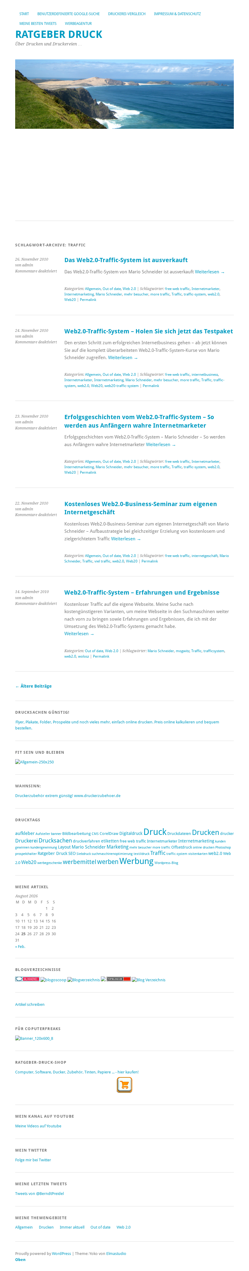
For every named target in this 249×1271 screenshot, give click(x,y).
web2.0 (214, 294)
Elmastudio (116, 1253)
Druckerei (26, 841)
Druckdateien (179, 833)
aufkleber (25, 833)
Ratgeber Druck (58, 34)
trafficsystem (213, 651)
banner (56, 834)
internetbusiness (205, 374)
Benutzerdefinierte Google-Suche (68, 14)
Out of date (112, 289)
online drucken (203, 847)
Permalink (88, 300)
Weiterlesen (210, 272)
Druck (154, 832)
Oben (20, 1259)
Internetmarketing (79, 294)
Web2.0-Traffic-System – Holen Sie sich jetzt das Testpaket (148, 331)
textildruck (141, 854)
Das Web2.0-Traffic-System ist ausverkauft (126, 260)
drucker (227, 833)
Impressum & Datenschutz (177, 14)
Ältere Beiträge (33, 686)
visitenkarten (197, 854)
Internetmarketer (206, 289)
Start (24, 14)
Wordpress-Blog (166, 863)
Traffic (177, 294)
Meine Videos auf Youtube (38, 1126)
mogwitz (182, 651)
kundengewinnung (43, 847)
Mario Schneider (109, 294)
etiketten (110, 841)
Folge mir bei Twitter (33, 1160)
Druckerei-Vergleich (126, 14)
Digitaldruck (130, 833)
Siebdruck (84, 854)
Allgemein (93, 289)
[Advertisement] (124, 175)
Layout (64, 847)
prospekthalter (26, 854)
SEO (72, 853)
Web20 (70, 300)
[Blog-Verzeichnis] (27, 980)
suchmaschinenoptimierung (112, 854)
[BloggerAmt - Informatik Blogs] (83, 980)
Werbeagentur (78, 24)
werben (107, 862)
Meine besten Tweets (37, 24)
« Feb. (20, 946)
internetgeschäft (205, 556)
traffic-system (195, 294)
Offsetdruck (181, 847)
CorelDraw (109, 833)
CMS (95, 834)
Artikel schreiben (30, 1004)
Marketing (117, 847)
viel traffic (102, 561)
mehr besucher (136, 294)
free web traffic (177, 289)
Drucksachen (55, 840)
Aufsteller (43, 834)
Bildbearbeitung (76, 833)
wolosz (83, 656)
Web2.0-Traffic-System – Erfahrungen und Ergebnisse (142, 592)
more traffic (160, 294)
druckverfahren (86, 841)
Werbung (136, 861)
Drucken (205, 832)
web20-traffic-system (121, 386)
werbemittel (79, 862)
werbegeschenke (49, 863)
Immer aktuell (72, 1227)
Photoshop (223, 847)
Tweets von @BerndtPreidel (39, 1193)
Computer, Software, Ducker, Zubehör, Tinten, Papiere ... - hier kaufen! (77, 1072)
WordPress (61, 1253)
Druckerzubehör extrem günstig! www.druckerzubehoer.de (68, 795)
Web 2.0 (129, 289)
